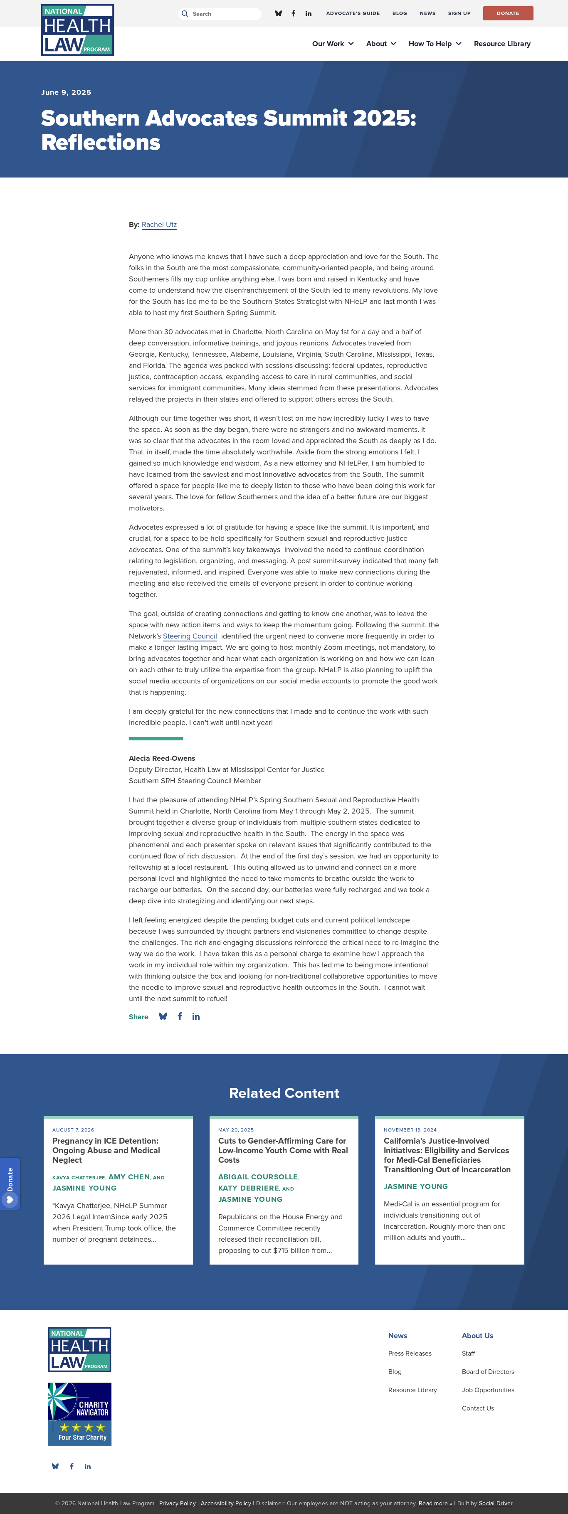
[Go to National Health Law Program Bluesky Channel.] (278, 13)
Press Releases (410, 1353)
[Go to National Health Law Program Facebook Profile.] (293, 13)
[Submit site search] (183, 14)
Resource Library (412, 1390)
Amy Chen (129, 1176)
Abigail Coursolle (258, 1176)
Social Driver (496, 1503)
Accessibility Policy (226, 1503)
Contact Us (478, 1408)
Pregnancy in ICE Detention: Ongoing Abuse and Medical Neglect (106, 1150)
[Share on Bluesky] (163, 1017)
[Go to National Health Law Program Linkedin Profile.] (308, 13)
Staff (468, 1353)
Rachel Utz (159, 224)
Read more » (435, 1503)
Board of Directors (488, 1372)
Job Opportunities (488, 1390)
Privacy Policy (177, 1503)
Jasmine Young (84, 1188)
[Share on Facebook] (180, 1017)
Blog (395, 1372)
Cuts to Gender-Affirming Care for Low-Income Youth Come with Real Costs (283, 1150)
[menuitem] (353, 13)
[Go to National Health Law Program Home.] (77, 30)
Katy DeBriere (248, 1188)
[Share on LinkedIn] (196, 1017)
